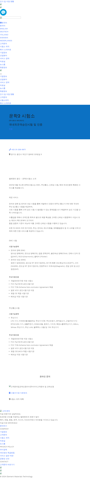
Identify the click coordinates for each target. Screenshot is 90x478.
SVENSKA (4, 38)
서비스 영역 (4, 58)
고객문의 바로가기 (7, 465)
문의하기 (3, 426)
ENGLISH (4, 29)
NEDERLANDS (6, 41)
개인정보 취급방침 (7, 453)
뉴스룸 (2, 64)
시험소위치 (4, 100)
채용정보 (3, 67)
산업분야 (3, 55)
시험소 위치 (4, 46)
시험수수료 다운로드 (18, 393)
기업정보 (3, 53)
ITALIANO (4, 35)
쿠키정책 (3, 450)
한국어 (2, 26)
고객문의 (3, 44)
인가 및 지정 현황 (7, 1)
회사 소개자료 (5, 50)
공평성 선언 (4, 459)
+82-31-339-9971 (18, 149)
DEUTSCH (4, 32)
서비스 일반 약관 (6, 456)
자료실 (2, 61)
